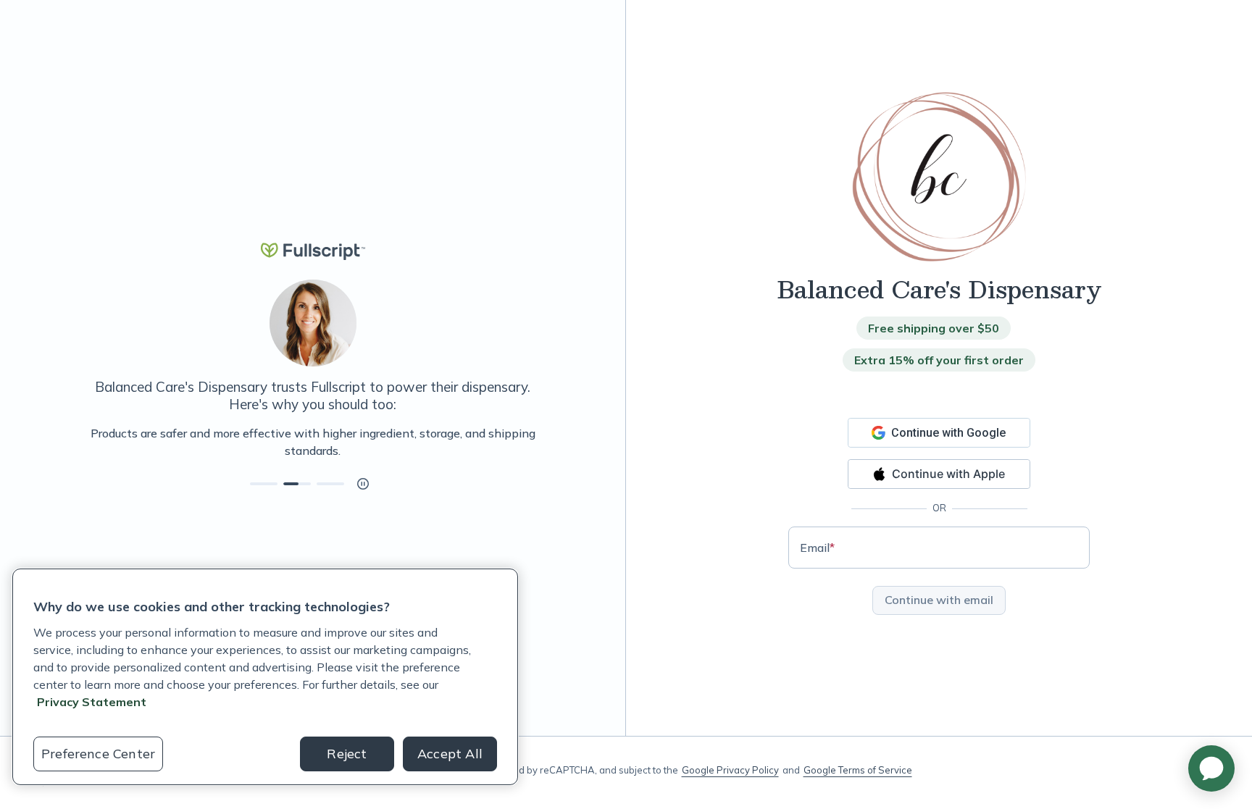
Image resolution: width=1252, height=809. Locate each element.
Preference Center (98, 753)
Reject (347, 753)
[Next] (544, 441)
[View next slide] (263, 483)
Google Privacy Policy (730, 770)
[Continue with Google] (939, 433)
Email (817, 547)
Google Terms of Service (858, 770)
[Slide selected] (297, 483)
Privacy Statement (91, 702)
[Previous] (81, 441)
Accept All (450, 753)
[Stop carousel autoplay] (363, 484)
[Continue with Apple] (939, 474)
